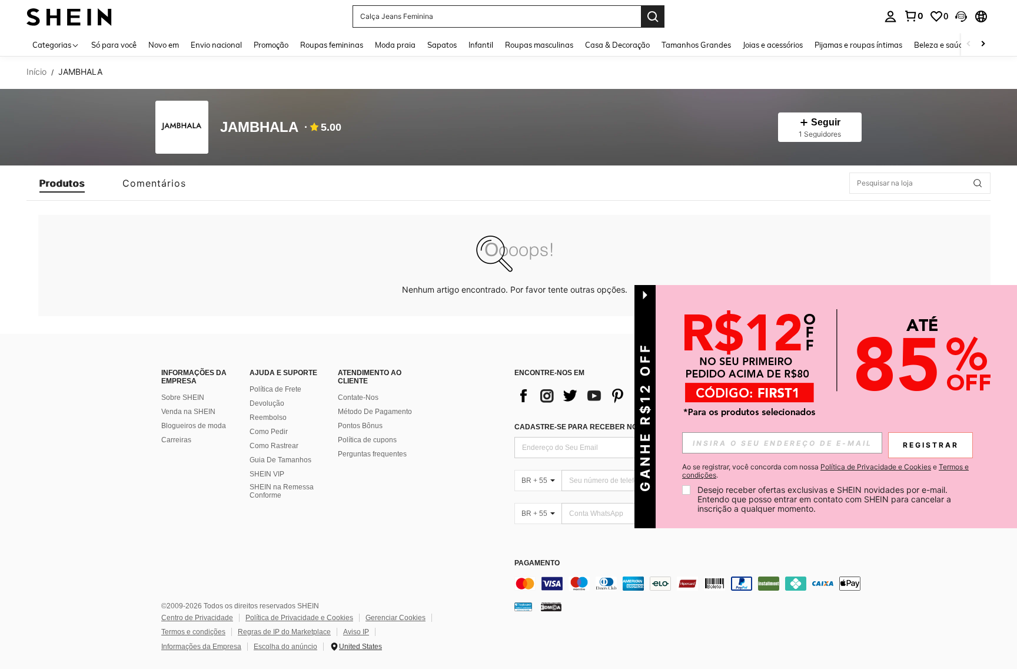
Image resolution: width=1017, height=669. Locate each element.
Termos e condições (193, 632)
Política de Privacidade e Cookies (299, 618)
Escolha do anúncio (285, 646)
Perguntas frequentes (372, 454)
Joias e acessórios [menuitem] (773, 44)
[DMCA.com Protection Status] (551, 606)
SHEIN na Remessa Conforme (282, 491)
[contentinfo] (691, 584)
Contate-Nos (358, 397)
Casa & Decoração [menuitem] (617, 44)
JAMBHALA (259, 127)
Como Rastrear (274, 446)
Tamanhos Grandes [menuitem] (696, 44)
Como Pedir (269, 432)
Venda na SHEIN (188, 412)
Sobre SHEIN (182, 397)
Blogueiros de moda (193, 426)
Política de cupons (367, 440)
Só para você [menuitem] (114, 44)
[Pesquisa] (652, 16)
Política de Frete (275, 389)
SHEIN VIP (267, 474)
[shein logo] (69, 16)
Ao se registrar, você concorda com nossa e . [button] (825, 471)
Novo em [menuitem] (163, 44)
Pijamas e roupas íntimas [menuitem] (858, 44)
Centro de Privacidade (197, 618)
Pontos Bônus (360, 426)
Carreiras (176, 440)
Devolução (267, 403)
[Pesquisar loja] (977, 183)
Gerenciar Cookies (395, 618)
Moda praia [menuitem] (395, 44)
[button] (961, 16)
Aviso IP (356, 632)
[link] (913, 16)
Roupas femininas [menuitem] (331, 44)
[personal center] (890, 16)
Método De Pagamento (375, 412)
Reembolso (268, 417)
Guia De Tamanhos (280, 460)
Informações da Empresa (201, 646)
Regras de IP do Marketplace (284, 632)
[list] (608, 396)
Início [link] (36, 72)
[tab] (62, 183)
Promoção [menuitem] (271, 44)
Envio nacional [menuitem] (216, 44)
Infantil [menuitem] (480, 44)
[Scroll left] (969, 44)
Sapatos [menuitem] (442, 44)
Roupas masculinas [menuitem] (539, 44)
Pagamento (537, 563)
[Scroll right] (983, 44)
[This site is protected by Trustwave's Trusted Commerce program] (523, 606)
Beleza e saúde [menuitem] (941, 44)
